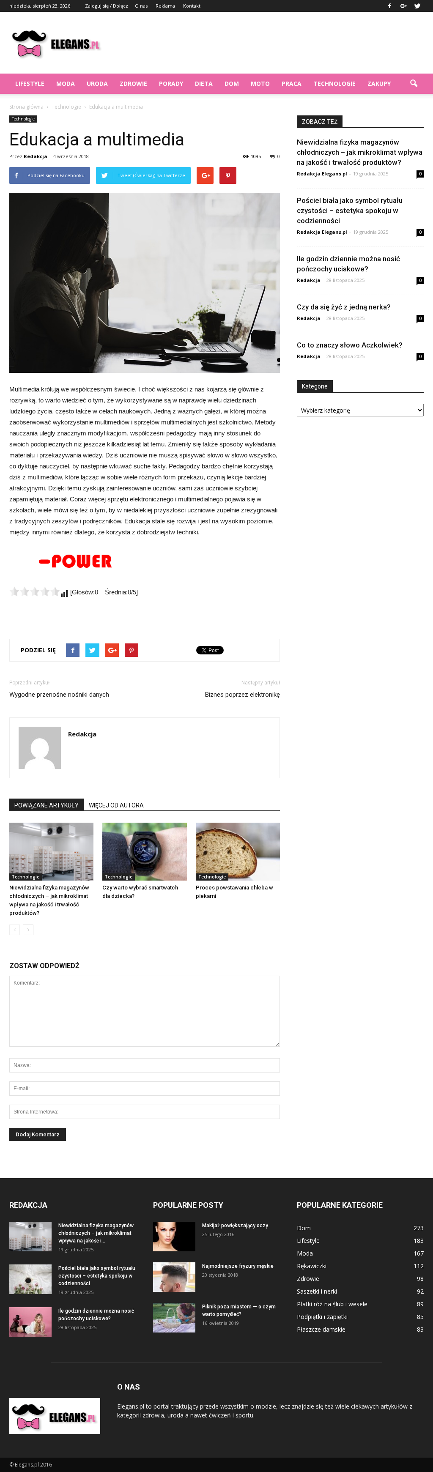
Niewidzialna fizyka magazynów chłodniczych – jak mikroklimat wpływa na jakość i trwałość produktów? (359, 152)
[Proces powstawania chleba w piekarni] (238, 852)
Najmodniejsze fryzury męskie (238, 1266)
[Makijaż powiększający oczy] (174, 1236)
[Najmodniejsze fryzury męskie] (174, 1277)
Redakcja (35, 156)
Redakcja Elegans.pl (322, 173)
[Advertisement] (270, 42)
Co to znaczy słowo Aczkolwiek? (350, 345)
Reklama (165, 6)
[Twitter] (417, 6)
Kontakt (191, 6)
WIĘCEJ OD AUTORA (116, 805)
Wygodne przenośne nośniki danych (59, 694)
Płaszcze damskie (321, 1329)
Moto (260, 83)
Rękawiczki (311, 1266)
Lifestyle (29, 83)
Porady (171, 83)
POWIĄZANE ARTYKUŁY (46, 805)
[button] (413, 84)
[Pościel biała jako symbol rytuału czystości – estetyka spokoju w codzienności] (30, 1279)
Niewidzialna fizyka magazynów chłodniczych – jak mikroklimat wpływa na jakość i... (96, 1233)
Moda (65, 83)
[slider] (34, 591)
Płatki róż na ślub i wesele (332, 1304)
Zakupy (379, 83)
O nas (141, 6)
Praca (291, 83)
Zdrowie (133, 83)
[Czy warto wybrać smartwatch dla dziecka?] (144, 852)
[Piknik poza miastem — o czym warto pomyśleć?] (174, 1317)
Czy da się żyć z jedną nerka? (344, 307)
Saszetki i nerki (317, 1291)
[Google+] (403, 6)
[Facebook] (389, 6)
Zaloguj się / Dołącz (106, 6)
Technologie (334, 83)
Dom (232, 83)
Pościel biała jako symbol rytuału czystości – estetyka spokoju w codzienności (350, 210)
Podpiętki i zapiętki (322, 1317)
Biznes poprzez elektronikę (242, 694)
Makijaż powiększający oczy (235, 1225)
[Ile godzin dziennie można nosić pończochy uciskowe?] (30, 1322)
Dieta (204, 83)
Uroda (97, 83)
